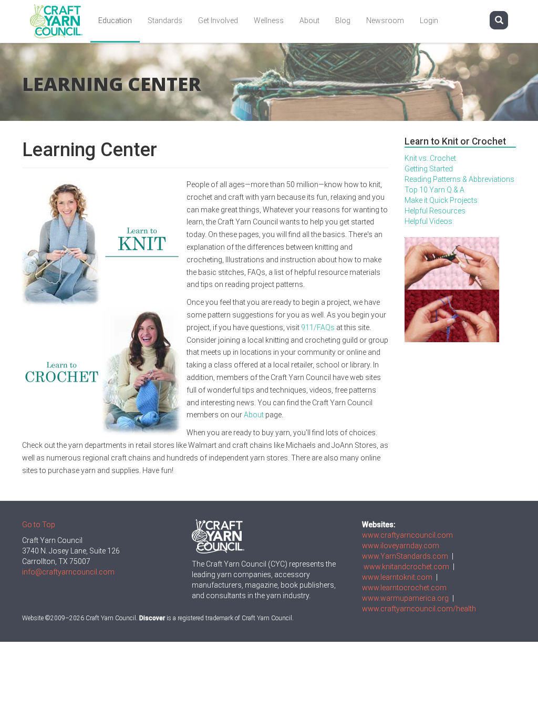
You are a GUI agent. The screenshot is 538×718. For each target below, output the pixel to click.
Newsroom (385, 20)
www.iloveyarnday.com (400, 545)
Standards (165, 20)
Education (115, 20)
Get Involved (218, 20)
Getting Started (429, 169)
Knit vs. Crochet (430, 158)
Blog (342, 20)
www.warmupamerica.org (405, 598)
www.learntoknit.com (397, 577)
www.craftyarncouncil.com (407, 535)
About (309, 20)
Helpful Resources (435, 211)
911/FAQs (318, 327)
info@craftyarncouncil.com (68, 572)
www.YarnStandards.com (405, 556)
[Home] (60, 21)
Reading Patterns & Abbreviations (459, 179)
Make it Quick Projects (441, 200)
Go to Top (38, 524)
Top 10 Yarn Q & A (434, 190)
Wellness (269, 20)
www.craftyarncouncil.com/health (419, 608)
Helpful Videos (428, 221)
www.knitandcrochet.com (406, 566)
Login (429, 20)
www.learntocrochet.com (404, 587)
